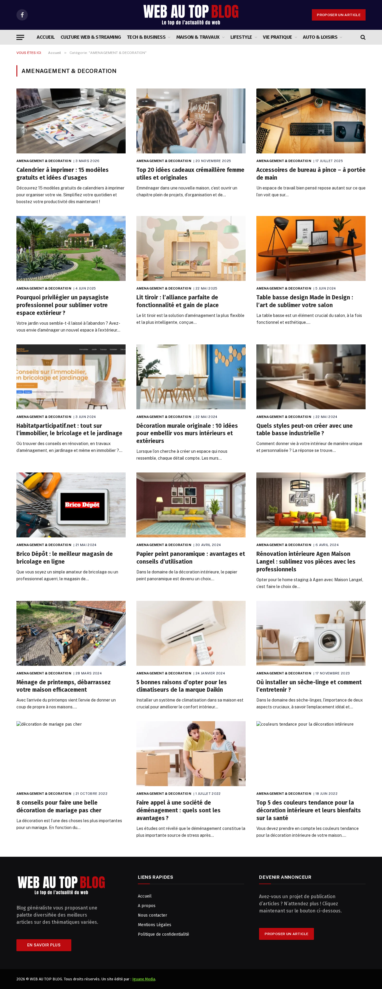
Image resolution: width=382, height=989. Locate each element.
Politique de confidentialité (163, 934)
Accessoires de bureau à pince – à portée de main (311, 174)
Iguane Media (143, 979)
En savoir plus (44, 945)
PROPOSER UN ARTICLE (339, 15)
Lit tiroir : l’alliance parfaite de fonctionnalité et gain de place (177, 301)
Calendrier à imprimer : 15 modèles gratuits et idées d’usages (62, 174)
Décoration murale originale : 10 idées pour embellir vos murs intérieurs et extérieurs (187, 433)
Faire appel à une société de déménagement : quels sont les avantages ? (178, 810)
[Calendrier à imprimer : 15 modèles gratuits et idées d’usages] (71, 120)
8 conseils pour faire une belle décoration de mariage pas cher (58, 806)
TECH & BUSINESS (146, 37)
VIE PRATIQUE (277, 37)
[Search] (362, 37)
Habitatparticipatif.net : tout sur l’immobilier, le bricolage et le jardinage (69, 429)
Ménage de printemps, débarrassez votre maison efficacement (63, 686)
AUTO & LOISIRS (320, 37)
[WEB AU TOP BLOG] (191, 15)
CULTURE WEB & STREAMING (91, 37)
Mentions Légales (154, 924)
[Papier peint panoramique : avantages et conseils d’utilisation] (191, 504)
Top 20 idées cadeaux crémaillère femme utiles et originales (190, 174)
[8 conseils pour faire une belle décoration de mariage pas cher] (71, 753)
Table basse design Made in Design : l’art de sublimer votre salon (304, 301)
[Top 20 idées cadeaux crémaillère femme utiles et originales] (191, 120)
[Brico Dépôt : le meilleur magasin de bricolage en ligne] (71, 504)
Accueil (45, 37)
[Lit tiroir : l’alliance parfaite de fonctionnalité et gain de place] (191, 248)
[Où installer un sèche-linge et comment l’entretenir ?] (311, 633)
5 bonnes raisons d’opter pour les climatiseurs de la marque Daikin (181, 686)
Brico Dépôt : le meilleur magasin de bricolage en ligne (64, 558)
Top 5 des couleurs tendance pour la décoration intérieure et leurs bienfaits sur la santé (308, 810)
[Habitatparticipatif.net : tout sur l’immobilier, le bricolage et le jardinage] (71, 376)
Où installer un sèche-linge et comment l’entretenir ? (309, 686)
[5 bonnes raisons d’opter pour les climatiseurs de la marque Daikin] (191, 633)
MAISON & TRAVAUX (198, 37)
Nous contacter (152, 915)
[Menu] (20, 37)
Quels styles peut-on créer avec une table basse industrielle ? (304, 429)
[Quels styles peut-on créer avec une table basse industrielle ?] (311, 376)
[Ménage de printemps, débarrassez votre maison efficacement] (71, 633)
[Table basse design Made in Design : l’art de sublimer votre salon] (311, 248)
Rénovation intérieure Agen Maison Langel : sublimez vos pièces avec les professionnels (305, 562)
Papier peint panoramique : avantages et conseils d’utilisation (190, 558)
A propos (146, 905)
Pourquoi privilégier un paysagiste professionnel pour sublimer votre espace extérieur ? (62, 305)
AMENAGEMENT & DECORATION (43, 161)
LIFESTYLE (241, 37)
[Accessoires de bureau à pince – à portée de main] (311, 120)
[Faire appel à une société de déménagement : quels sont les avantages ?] (191, 753)
